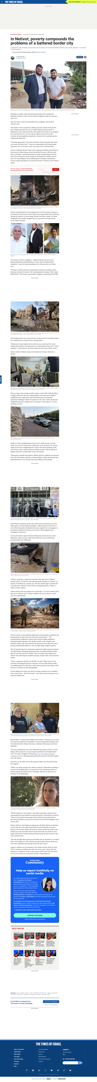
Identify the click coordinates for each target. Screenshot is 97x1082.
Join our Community (74, 2)
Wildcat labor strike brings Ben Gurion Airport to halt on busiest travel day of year (50, 943)
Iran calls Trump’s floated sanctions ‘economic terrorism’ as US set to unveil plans (40, 943)
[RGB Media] (49, 1079)
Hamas (31, 993)
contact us (40, 1061)
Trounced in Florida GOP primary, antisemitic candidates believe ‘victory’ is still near (29, 963)
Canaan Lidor (20, 56)
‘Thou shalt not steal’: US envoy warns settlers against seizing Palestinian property (17, 961)
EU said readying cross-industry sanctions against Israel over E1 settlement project (18, 943)
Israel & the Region (20, 993)
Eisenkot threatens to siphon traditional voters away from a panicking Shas (40, 961)
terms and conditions (43, 1049)
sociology (44, 994)
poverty (48, 994)
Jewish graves (20, 994)
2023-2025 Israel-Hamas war (40, 993)
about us (40, 1054)
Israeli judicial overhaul (36, 994)
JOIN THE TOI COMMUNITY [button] (51, 1001)
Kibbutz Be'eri (27, 994)
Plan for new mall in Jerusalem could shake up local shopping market (15, 1041)
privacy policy (41, 1051)
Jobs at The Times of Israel (44, 1059)
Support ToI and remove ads (89, 1)
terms (54, 172)
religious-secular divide (52, 993)
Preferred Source (41, 52)
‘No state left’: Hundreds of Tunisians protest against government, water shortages (15, 1060)
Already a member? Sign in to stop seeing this (35, 919)
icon (51, 740)
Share (80, 57)
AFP (12, 1053)
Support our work (34, 915)
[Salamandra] (62, 1078)
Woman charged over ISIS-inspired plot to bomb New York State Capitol (15, 1050)
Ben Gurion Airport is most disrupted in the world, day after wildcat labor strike (29, 943)
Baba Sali (13, 994)
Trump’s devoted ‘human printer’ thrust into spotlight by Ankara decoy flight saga (15, 1070)
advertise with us (42, 1056)
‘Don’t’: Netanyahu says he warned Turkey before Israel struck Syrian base (50, 961)
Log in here (55, 1004)
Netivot (27, 993)
